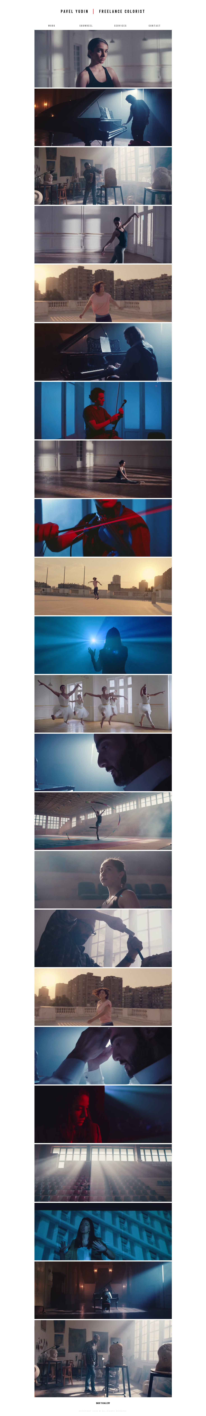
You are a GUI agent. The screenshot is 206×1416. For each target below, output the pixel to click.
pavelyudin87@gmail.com (100, 1415)
